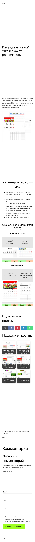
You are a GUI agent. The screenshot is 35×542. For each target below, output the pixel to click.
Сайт (4, 508)
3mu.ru (4, 3)
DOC (6, 261)
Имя (5, 492)
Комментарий (8, 471)
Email (5, 500)
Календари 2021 (25, 431)
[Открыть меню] (32, 4)
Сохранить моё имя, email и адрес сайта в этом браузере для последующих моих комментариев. (17, 519)
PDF (14, 261)
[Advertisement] (17, 24)
